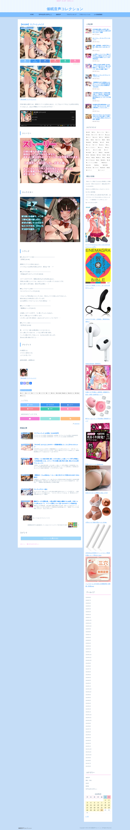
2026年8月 (88, 597)
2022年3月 (88, 740)
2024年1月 (88, 686)
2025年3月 (88, 646)
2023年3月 (88, 706)
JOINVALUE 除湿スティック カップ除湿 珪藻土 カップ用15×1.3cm (97, 554)
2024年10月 (88, 660)
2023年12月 (88, 689)
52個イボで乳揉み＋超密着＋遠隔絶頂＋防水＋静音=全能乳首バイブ (97, 393)
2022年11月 (88, 717)
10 (87, 805)
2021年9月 (88, 757)
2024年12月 (88, 654)
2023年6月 (88, 697)
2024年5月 (88, 674)
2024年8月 (88, 666)
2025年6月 (88, 637)
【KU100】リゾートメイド (28, 99)
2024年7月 (88, 669)
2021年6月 (88, 766)
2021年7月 (88, 763)
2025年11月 (88, 623)
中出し (54, 393)
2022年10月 (88, 720)
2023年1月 (88, 711)
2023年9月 (88, 694)
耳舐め (78, 393)
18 (91, 807)
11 (91, 805)
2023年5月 (88, 700)
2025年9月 (88, 629)
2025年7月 (88, 634)
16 (109, 805)
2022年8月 (88, 726)
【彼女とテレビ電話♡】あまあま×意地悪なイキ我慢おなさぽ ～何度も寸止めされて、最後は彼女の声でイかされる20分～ (98, 184)
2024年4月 (88, 677)
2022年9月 (88, 723)
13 (98, 805)
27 (98, 810)
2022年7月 (88, 729)
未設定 (87, 783)
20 (98, 807)
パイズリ (28, 393)
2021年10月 (88, 754)
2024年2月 (88, 683)
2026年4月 (88, 608)
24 (87, 810)
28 (101, 810)
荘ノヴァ (23, 395)
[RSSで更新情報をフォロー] (70, 418)
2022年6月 (88, 731)
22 (105, 807)
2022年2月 (88, 743)
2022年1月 (88, 746)
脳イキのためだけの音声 (91, 202)
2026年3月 (88, 611)
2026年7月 (88, 600)
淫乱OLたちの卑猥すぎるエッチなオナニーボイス (97, 189)
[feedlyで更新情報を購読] (50, 418)
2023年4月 (88, 703)
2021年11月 (88, 752)
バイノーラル (35, 393)
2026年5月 (88, 606)
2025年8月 (88, 631)
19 (94, 807)
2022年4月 (88, 737)
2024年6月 (88, 671)
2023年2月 (88, 709)
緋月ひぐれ (72, 393)
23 (109, 807)
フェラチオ (42, 393)
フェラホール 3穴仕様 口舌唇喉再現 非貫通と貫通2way (97, 585)
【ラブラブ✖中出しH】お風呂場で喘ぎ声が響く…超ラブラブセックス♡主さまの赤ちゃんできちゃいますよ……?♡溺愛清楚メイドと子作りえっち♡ (98, 197)
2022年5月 (88, 734)
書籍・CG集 (88, 780)
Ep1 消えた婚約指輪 (90, 192)
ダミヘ (23, 393)
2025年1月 (88, 651)
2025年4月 (88, 643)
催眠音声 (88, 777)
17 (87, 807)
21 (101, 807)
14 (101, 805)
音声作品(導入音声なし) (26, 390)
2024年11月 (88, 657)
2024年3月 (88, 680)
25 (91, 810)
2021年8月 (88, 760)
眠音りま (65, 393)
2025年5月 (88, 640)
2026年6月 (88, 603)
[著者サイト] (30, 418)
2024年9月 (88, 663)
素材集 (87, 786)
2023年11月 (88, 691)
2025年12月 (88, 620)
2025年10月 (88, 626)
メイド (48, 393)
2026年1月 (88, 617)
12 (94, 805)
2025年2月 (88, 649)
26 (94, 810)
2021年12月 (88, 749)
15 (105, 805)
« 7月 (87, 816)
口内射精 (59, 393)
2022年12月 (88, 714)
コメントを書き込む (51, 538)
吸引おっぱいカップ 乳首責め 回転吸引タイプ (98, 420)
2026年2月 (88, 614)
